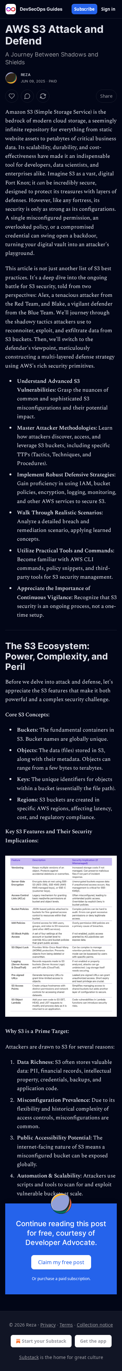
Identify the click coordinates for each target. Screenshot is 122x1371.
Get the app (93, 1341)
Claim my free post (61, 1261)
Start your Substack (44, 1341)
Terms (66, 1325)
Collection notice (95, 1325)
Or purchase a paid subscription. (61, 1278)
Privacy (48, 1325)
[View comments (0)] (27, 96)
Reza (26, 74)
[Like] (11, 96)
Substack (29, 1357)
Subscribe (84, 9)
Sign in (108, 9)
